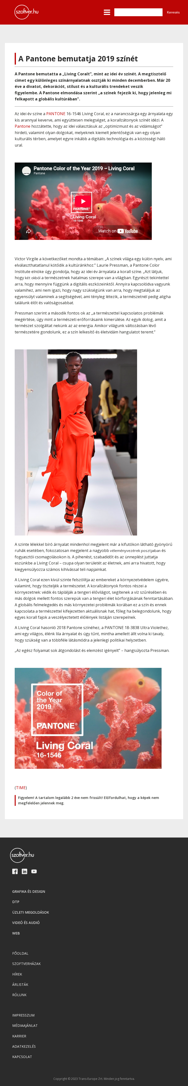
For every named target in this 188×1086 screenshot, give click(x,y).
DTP (15, 901)
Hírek (17, 974)
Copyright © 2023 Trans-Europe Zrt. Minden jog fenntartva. (94, 1079)
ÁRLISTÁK (20, 984)
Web (16, 933)
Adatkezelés (24, 1046)
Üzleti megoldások (30, 912)
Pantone (22, 126)
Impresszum (23, 1015)
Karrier (19, 1036)
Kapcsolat (22, 1056)
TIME (21, 787)
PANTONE (55, 113)
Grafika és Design (28, 891)
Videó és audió (26, 922)
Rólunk (19, 994)
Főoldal (20, 953)
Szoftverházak (26, 963)
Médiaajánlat (25, 1025)
